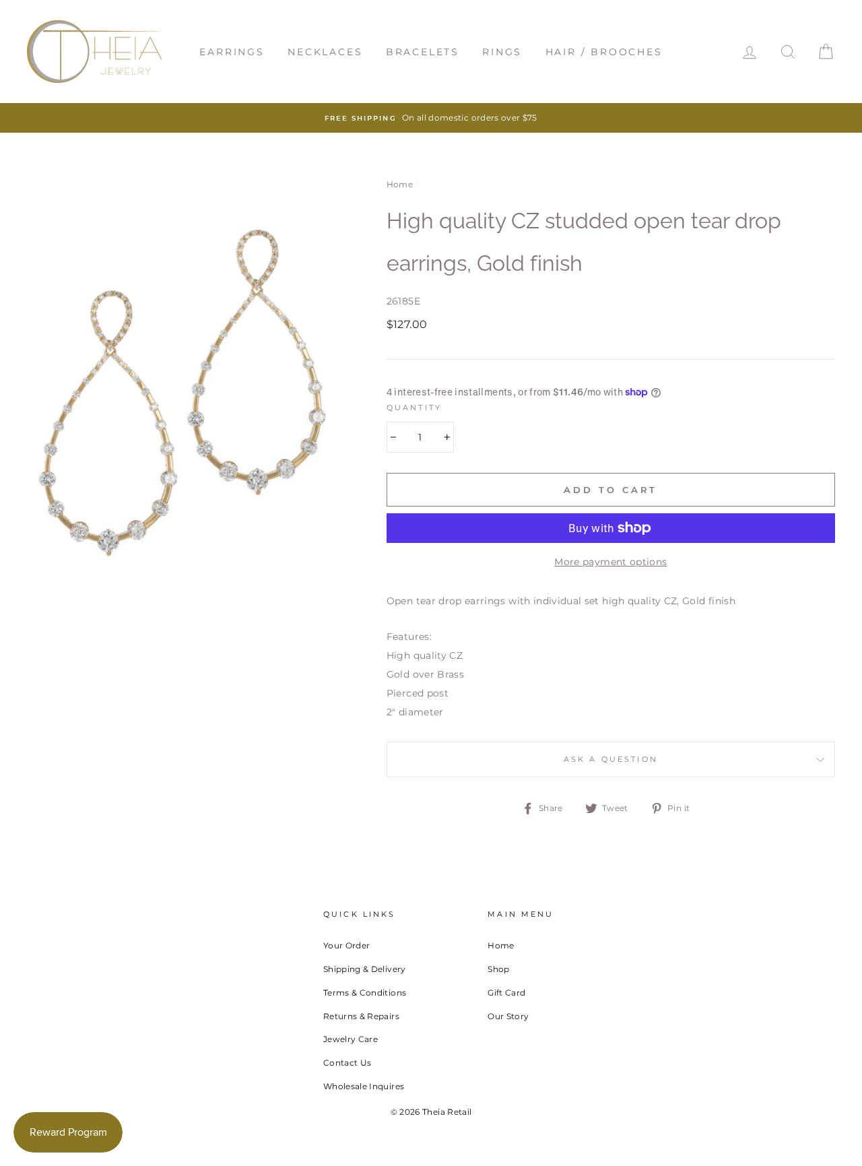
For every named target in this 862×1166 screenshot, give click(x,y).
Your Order (346, 945)
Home (400, 184)
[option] (431, 118)
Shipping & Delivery (364, 969)
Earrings (231, 52)
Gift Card (506, 992)
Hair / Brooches (604, 52)
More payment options (610, 562)
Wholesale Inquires (363, 1086)
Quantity (414, 407)
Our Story (508, 1016)
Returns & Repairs (361, 1016)
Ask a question (611, 759)
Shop (498, 969)
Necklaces (325, 52)
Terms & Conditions (364, 992)
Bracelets (422, 52)
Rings (502, 52)
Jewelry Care (350, 1039)
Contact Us (347, 1063)
